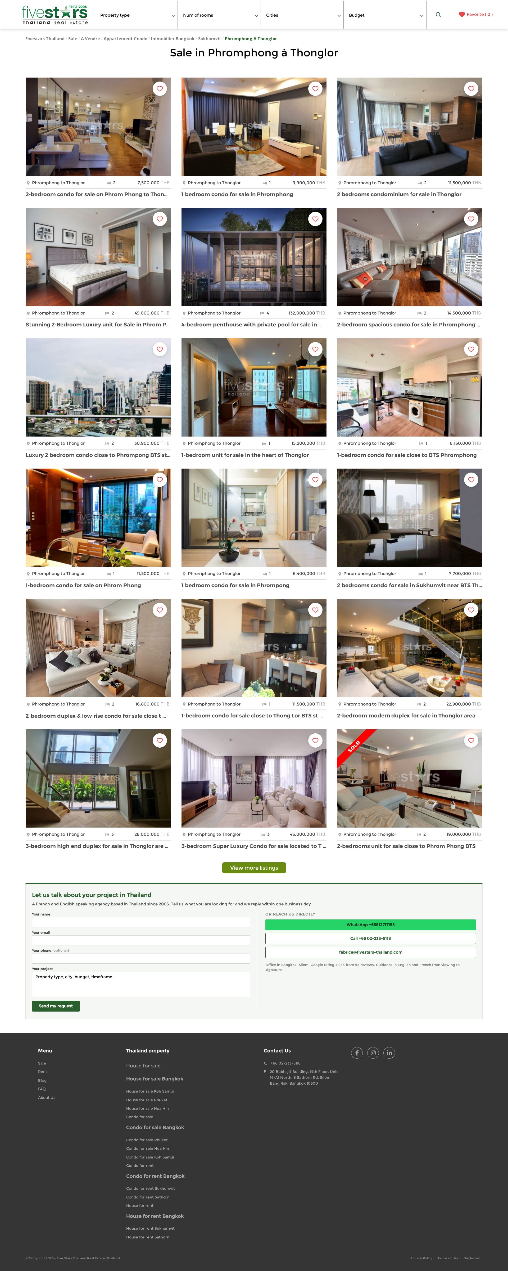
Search (438, 15)
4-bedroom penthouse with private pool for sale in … (252, 324)
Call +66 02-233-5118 (370, 938)
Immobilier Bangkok (172, 39)
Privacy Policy (421, 1258)
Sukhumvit (209, 39)
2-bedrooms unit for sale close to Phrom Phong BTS (406, 846)
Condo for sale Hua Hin (147, 1148)
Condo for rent (140, 1165)
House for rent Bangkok (155, 1216)
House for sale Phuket (146, 1100)
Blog (42, 1080)
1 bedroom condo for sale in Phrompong (235, 585)
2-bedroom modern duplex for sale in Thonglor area (406, 715)
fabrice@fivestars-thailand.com (370, 952)
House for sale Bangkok (154, 1079)
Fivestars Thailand (45, 39)
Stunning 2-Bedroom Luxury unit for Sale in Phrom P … (98, 324)
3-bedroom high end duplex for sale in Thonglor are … (97, 846)
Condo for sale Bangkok (155, 1127)
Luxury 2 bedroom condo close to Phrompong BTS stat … (98, 455)
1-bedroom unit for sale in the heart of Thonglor (245, 455)
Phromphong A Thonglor (251, 39)
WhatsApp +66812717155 (371, 924)
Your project (42, 969)
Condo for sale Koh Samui (150, 1157)
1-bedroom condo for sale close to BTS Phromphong (407, 455)
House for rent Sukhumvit (150, 1228)
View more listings (254, 868)
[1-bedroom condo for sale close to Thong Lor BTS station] (254, 648)
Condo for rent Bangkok (155, 1176)
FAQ (42, 1088)
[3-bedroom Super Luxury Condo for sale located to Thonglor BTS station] (254, 778)
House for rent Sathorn (147, 1237)
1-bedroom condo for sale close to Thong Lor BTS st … (252, 715)
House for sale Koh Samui (150, 1091)
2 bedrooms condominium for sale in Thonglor (399, 194)
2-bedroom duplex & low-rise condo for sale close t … (96, 716)
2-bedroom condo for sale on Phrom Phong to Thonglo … (98, 194)
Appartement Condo (125, 39)
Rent (42, 1071)
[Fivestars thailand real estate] (55, 14)
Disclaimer (472, 1258)
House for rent (139, 1205)
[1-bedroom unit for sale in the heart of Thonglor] (254, 387)
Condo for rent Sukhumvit (150, 1188)
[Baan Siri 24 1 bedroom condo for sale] (254, 127)
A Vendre (90, 39)
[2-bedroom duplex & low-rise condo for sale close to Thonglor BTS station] (98, 648)
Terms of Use (448, 1258)
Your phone (50, 950)
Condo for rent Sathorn (148, 1197)
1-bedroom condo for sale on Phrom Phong (83, 585)
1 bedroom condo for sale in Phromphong (237, 194)
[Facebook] (357, 1053)
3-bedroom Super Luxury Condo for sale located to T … (254, 846)
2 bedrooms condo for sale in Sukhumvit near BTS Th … (409, 585)
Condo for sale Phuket (147, 1140)
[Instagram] (373, 1053)
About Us (46, 1097)
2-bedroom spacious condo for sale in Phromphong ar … (409, 324)
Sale (72, 39)
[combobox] (136, 15)
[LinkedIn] (389, 1053)
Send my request (56, 1005)
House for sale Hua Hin (147, 1108)
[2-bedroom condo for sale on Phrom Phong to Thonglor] (98, 127)
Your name (41, 914)
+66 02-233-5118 (286, 1063)
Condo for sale (139, 1117)
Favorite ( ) (480, 14)
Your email (41, 932)
